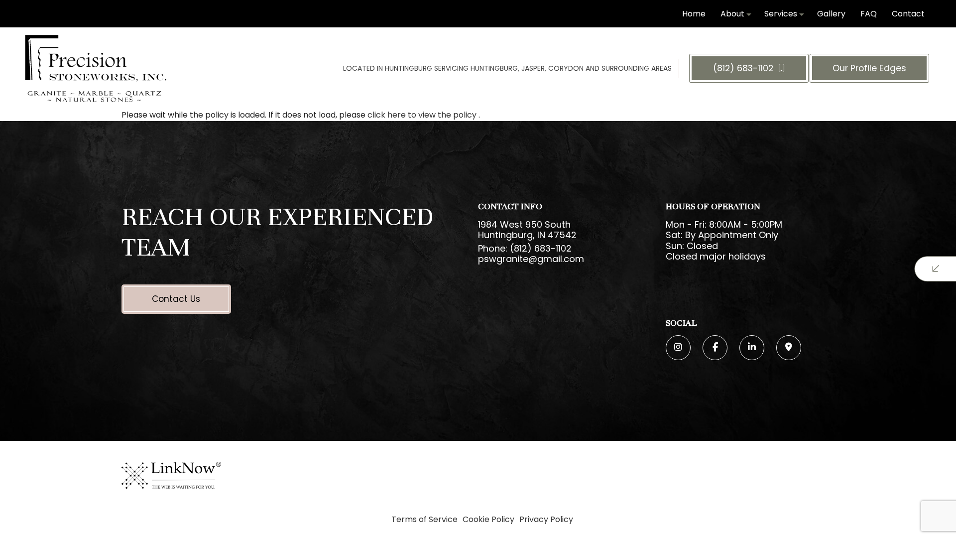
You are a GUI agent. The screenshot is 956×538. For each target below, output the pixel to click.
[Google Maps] (788, 347)
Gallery (831, 13)
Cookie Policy (488, 519)
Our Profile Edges (869, 68)
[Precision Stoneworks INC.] (95, 68)
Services (780, 13)
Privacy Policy (546, 519)
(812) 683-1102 (744, 68)
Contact (908, 13)
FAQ (868, 13)
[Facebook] (715, 347)
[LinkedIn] (751, 347)
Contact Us (176, 299)
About (732, 13)
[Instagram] (678, 347)
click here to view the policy (422, 115)
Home (694, 13)
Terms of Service (424, 519)
